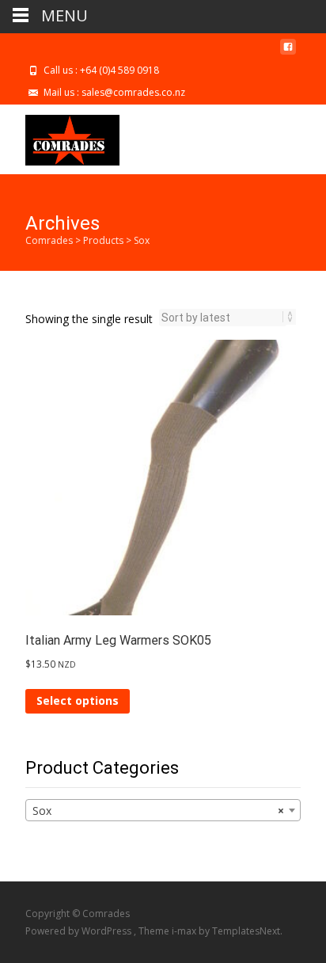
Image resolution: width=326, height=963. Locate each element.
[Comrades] (59, 136)
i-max (185, 931)
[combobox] (163, 810)
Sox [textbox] (158, 810)
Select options (77, 700)
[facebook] (288, 52)
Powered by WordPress (79, 931)
